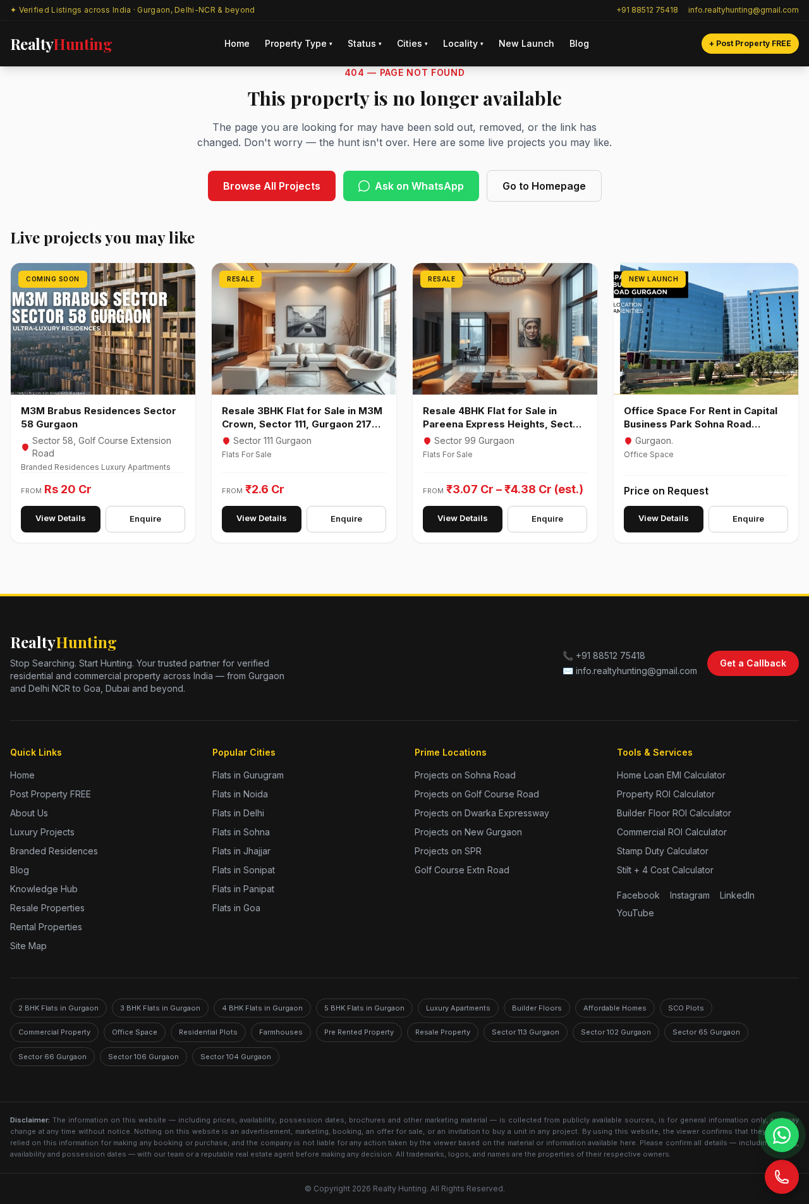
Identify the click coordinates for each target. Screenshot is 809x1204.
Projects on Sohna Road (465, 775)
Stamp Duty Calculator (663, 850)
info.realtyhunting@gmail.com (743, 10)
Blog (579, 43)
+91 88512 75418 (647, 10)
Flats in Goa (236, 907)
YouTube (635, 912)
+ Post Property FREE (750, 43)
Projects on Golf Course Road (477, 794)
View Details (60, 518)
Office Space (134, 1032)
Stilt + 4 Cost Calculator (665, 869)
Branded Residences (54, 850)
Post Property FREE (50, 794)
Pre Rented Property (359, 1032)
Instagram (690, 895)
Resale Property (442, 1032)
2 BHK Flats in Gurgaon (58, 1008)
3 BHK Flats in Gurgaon (160, 1008)
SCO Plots (686, 1008)
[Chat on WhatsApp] (782, 1135)
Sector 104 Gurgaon (235, 1056)
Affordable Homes (615, 1008)
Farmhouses (281, 1032)
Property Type (298, 43)
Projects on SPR (448, 850)
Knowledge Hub (44, 888)
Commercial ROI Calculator (672, 831)
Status (365, 43)
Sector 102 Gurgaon (616, 1032)
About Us (29, 813)
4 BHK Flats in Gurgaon (262, 1008)
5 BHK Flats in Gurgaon (364, 1008)
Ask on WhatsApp (419, 186)
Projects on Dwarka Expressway (482, 813)
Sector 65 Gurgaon (706, 1032)
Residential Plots (208, 1032)
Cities (412, 43)
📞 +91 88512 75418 (604, 655)
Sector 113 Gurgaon (525, 1032)
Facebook (638, 895)
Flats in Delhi (238, 813)
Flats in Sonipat (243, 869)
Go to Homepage (544, 186)
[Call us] (782, 1177)
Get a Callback (753, 663)
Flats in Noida (240, 794)
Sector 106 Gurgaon (143, 1056)
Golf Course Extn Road (462, 869)
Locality (463, 43)
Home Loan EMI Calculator (671, 775)
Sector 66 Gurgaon (52, 1056)
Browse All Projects (271, 186)
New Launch (526, 43)
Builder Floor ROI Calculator (674, 813)
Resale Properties (47, 907)
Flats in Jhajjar (241, 850)
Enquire (145, 518)
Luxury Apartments (458, 1008)
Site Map (28, 945)
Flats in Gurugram (248, 775)
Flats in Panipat (243, 888)
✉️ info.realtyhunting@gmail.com (630, 670)
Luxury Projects (42, 831)
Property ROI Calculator (666, 794)
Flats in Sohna (241, 831)
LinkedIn (737, 895)
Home (237, 43)
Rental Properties (46, 926)
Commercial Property (54, 1032)
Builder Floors (537, 1008)
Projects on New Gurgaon (468, 831)
